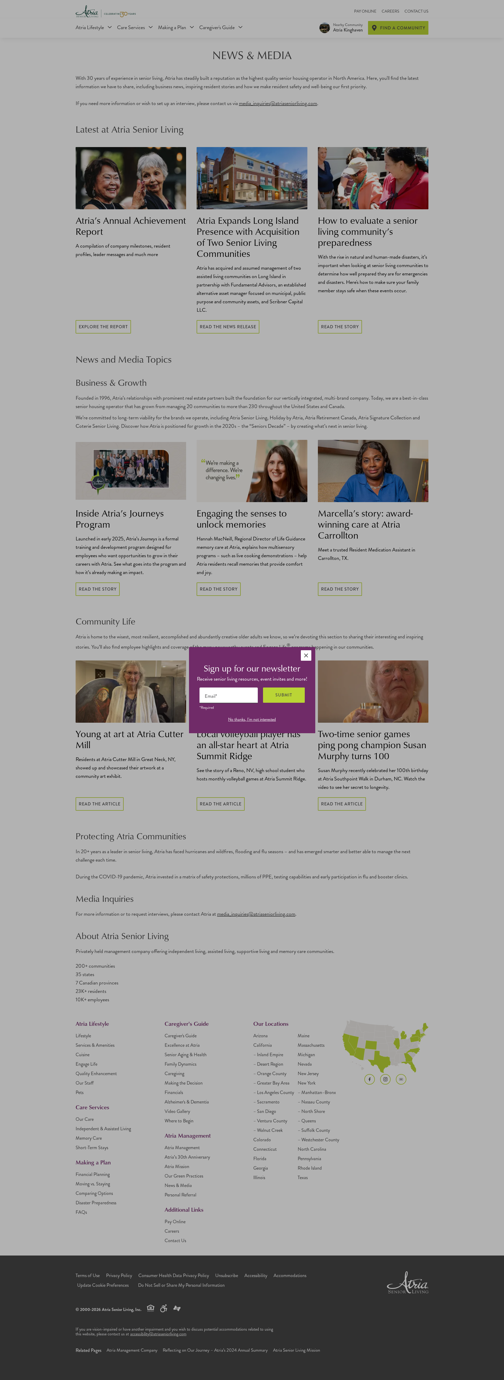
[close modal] (306, 655)
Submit (283, 695)
